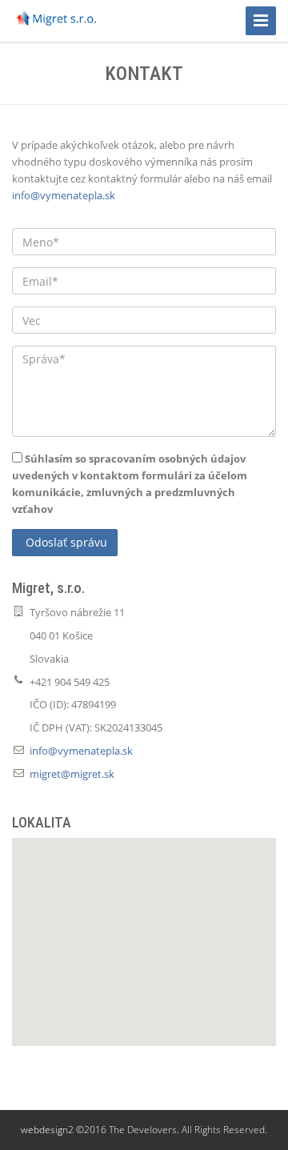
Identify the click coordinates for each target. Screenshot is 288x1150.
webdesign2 (47, 1129)
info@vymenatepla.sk (63, 195)
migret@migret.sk (72, 774)
